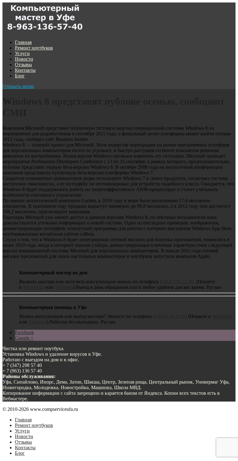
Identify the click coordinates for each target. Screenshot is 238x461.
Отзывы (23, 64)
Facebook (24, 332)
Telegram (64, 287)
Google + (24, 338)
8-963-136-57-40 (177, 281)
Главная (23, 42)
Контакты (25, 70)
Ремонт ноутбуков (34, 47)
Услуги (22, 53)
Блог (20, 75)
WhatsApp (33, 287)
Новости (24, 59)
